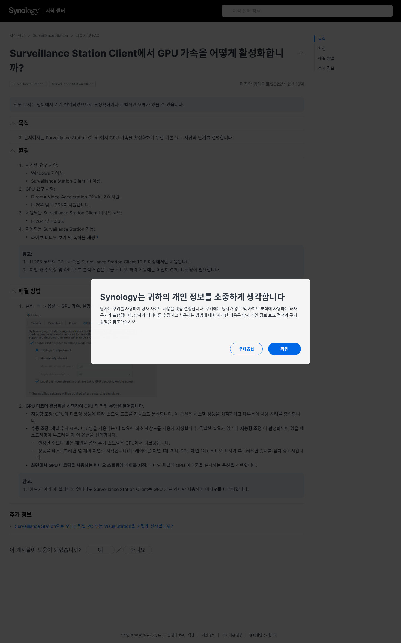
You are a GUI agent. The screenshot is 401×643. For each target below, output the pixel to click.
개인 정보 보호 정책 (268, 315)
